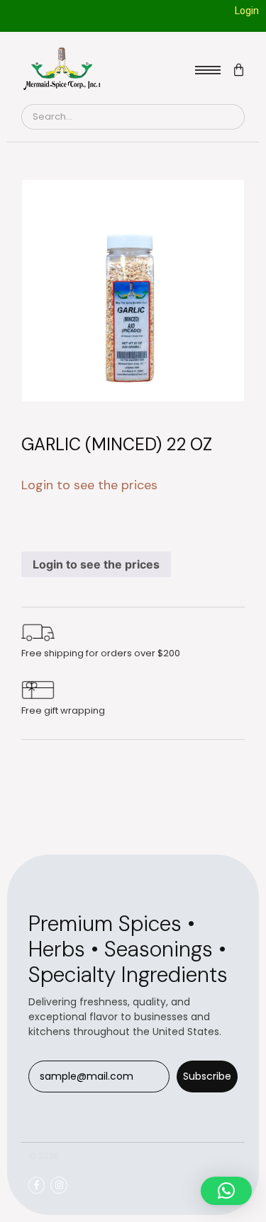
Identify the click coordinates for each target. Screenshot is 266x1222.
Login (247, 10)
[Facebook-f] (36, 1185)
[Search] (228, 117)
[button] (226, 1191)
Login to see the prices (96, 564)
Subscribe (207, 1076)
